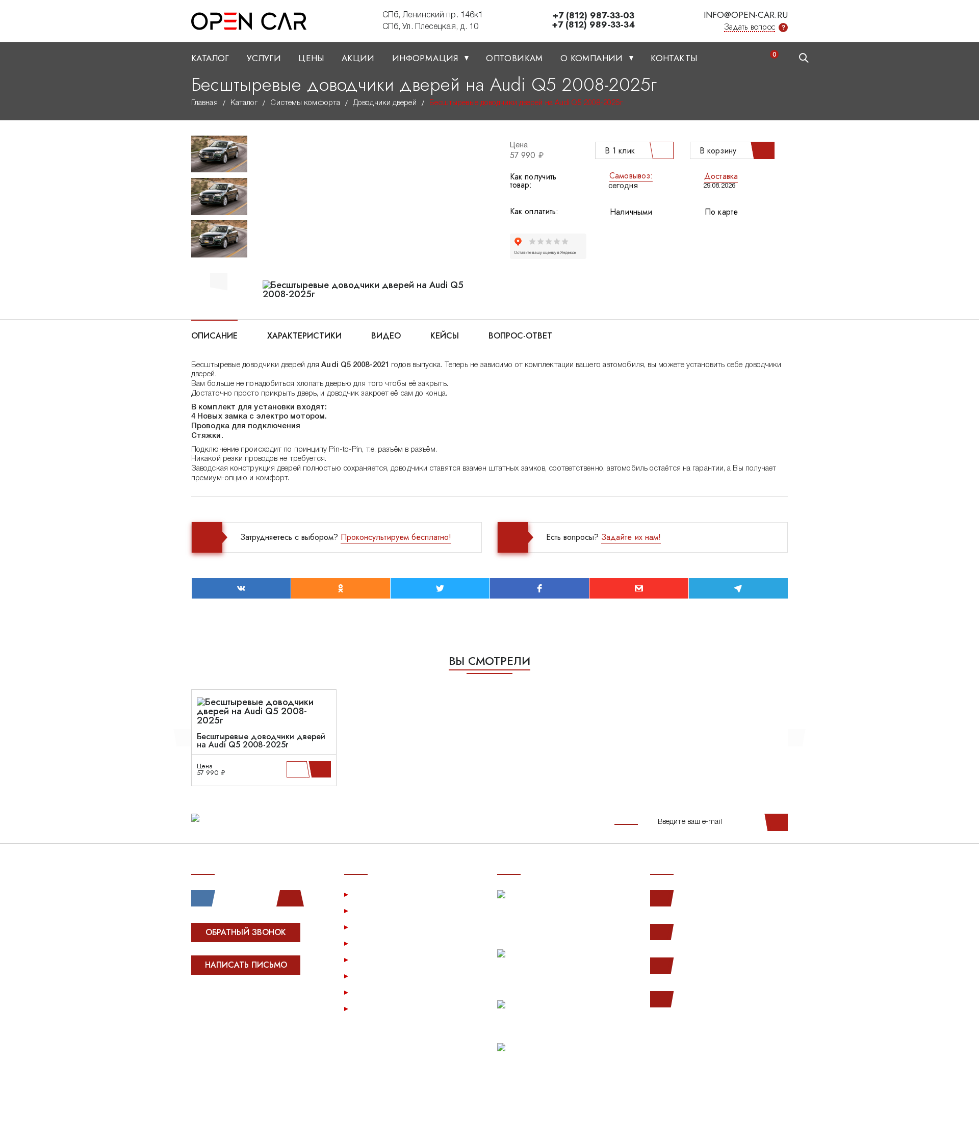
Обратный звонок (245, 932)
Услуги (264, 58)
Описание (214, 335)
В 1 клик (620, 151)
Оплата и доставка (389, 943)
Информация (426, 58)
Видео (386, 335)
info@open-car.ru (746, 15)
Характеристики (304, 335)
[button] (218, 280)
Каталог (210, 58)
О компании (593, 58)
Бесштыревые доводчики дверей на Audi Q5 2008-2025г (261, 741)
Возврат (369, 959)
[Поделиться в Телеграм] (738, 588)
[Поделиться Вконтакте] (241, 588)
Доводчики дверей (385, 103)
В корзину (718, 151)
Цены (311, 58)
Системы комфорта (305, 103)
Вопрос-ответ (520, 335)
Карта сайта (376, 1008)
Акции (358, 58)
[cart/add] (321, 769)
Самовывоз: (631, 175)
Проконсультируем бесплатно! (396, 537)
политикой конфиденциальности (243, 1122)
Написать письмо (246, 965)
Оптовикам (514, 58)
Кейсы (444, 335)
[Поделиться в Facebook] (539, 588)
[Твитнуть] (440, 588)
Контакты (674, 58)
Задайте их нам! (631, 537)
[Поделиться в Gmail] (638, 588)
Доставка (721, 176)
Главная (204, 103)
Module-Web (255, 1003)
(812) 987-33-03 (710, 965)
